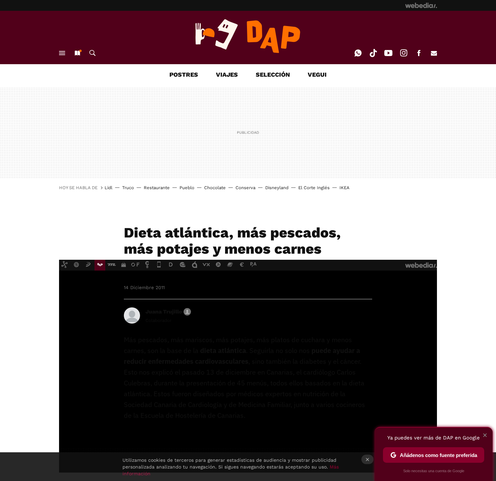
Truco (128, 187)
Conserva (245, 187)
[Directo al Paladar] (248, 36)
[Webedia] (421, 5)
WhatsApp (358, 53)
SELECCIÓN (273, 74)
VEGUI (317, 74)
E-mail (434, 53)
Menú (62, 53)
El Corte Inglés (314, 187)
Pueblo (187, 187)
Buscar (92, 53)
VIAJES (227, 74)
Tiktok (373, 53)
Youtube (388, 53)
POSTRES (183, 74)
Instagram (403, 53)
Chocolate (215, 187)
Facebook (418, 53)
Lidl (108, 187)
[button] (167, 312)
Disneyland (276, 187)
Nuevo (77, 53)
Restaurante (157, 187)
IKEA (344, 187)
